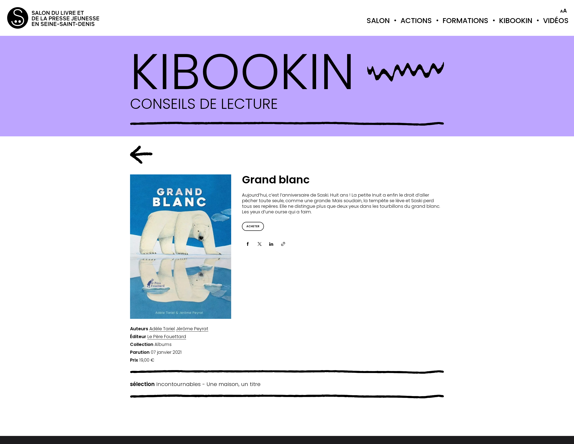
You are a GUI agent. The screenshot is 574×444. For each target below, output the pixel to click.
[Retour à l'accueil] (25, 18)
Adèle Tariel (162, 329)
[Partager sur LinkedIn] (271, 244)
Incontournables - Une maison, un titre (195, 384)
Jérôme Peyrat (192, 329)
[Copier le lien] (283, 244)
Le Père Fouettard (166, 336)
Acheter (252, 226)
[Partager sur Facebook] (248, 244)
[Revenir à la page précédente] (141, 155)
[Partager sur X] (259, 244)
